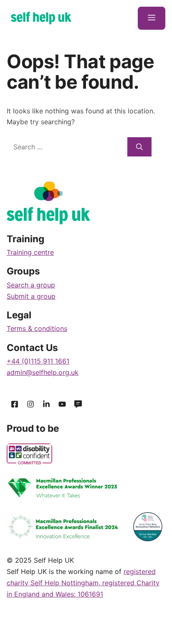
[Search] (139, 146)
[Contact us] (78, 404)
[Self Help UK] (41, 18)
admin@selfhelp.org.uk (42, 372)
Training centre (30, 252)
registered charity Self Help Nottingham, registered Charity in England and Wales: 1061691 (83, 582)
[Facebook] (15, 404)
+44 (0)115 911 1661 (38, 361)
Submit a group (31, 296)
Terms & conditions (37, 328)
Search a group (31, 285)
